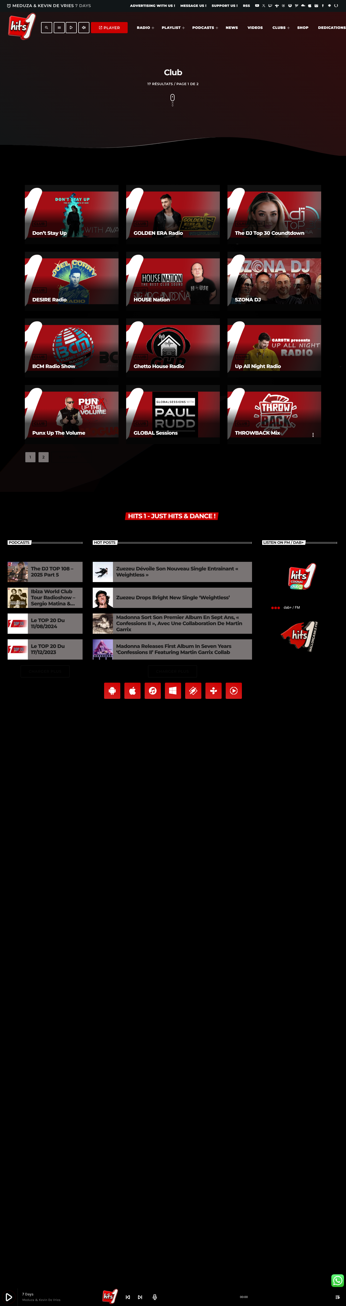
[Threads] (283, 6)
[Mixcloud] (303, 6)
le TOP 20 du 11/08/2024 (48, 624)
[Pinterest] (297, 6)
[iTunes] (310, 6)
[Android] (330, 6)
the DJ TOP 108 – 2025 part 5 (52, 572)
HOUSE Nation (152, 300)
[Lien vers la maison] (22, 27)
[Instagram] (316, 6)
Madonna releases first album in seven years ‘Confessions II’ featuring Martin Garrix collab (173, 649)
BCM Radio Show (53, 366)
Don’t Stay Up (49, 233)
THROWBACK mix (257, 433)
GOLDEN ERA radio (158, 233)
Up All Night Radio (258, 366)
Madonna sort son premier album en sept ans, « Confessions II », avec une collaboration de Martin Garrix (179, 623)
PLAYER (109, 27)
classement (250, 223)
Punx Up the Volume (58, 433)
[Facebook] (323, 6)
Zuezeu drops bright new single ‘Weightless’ (173, 598)
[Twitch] (270, 6)
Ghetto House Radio (159, 366)
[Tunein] (277, 6)
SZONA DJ (248, 300)
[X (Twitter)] (264, 6)
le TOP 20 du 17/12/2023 (48, 649)
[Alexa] (336, 6)
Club (39, 223)
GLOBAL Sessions (156, 433)
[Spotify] (290, 6)
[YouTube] (257, 6)
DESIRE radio (49, 300)
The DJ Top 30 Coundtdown (269, 233)
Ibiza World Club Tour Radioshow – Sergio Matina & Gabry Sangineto (53, 601)
